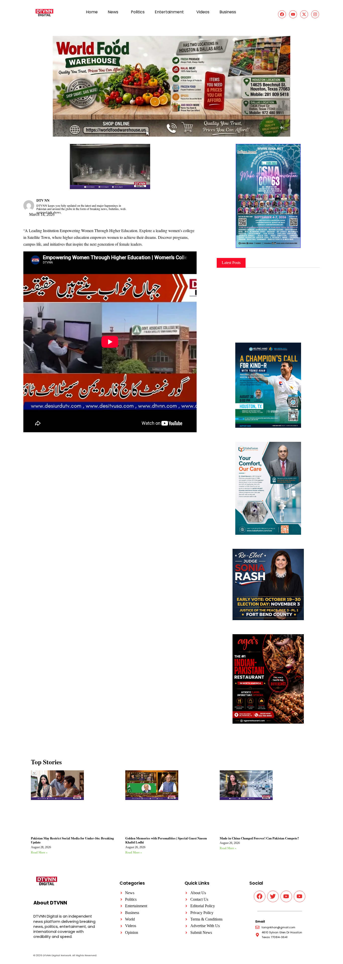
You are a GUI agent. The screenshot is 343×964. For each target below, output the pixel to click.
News (113, 12)
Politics (138, 12)
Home (92, 12)
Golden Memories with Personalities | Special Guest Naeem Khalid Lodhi (166, 840)
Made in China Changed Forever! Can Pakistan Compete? (259, 838)
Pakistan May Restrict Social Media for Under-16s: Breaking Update (72, 840)
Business (227, 12)
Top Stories (46, 762)
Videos (202, 12)
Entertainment (169, 12)
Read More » (39, 852)
